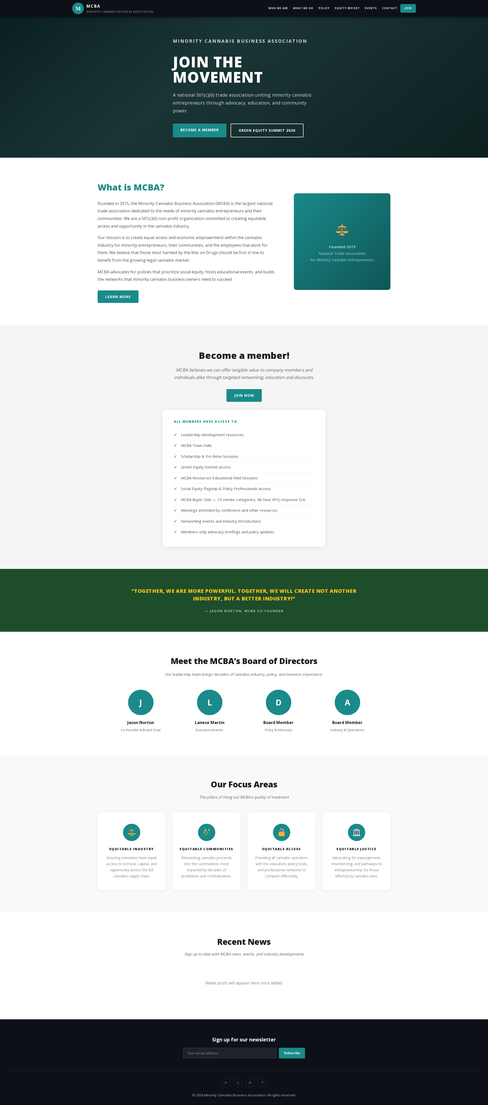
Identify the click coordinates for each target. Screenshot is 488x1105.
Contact (390, 8)
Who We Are (278, 8)
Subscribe (292, 1053)
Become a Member (199, 129)
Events (371, 8)
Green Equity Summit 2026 (267, 130)
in (250, 1082)
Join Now (244, 395)
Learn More (118, 296)
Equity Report (347, 8)
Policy (324, 8)
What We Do (303, 8)
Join (408, 8)
